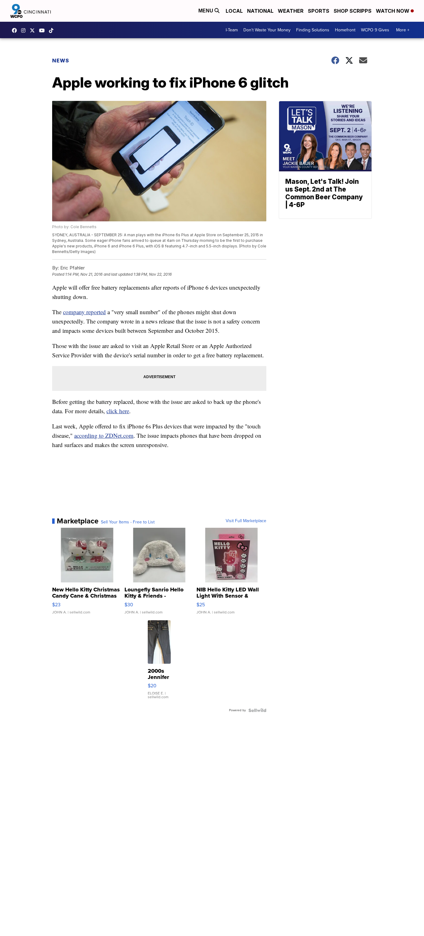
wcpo (34, 30)
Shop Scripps (353, 11)
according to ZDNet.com (103, 435)
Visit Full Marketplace (246, 521)
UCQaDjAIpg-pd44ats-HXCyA (43, 30)
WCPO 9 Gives (375, 30)
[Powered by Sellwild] (257, 710)
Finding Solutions (312, 30)
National (260, 11)
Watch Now (393, 11)
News (60, 60)
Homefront (345, 30)
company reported (84, 312)
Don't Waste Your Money (267, 30)
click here (117, 411)
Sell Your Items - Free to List (128, 522)
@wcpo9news (52, 30)
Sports (318, 11)
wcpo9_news (25, 30)
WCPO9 (16, 30)
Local (234, 11)
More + (402, 30)
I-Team (232, 30)
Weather (291, 11)
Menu (206, 10)
